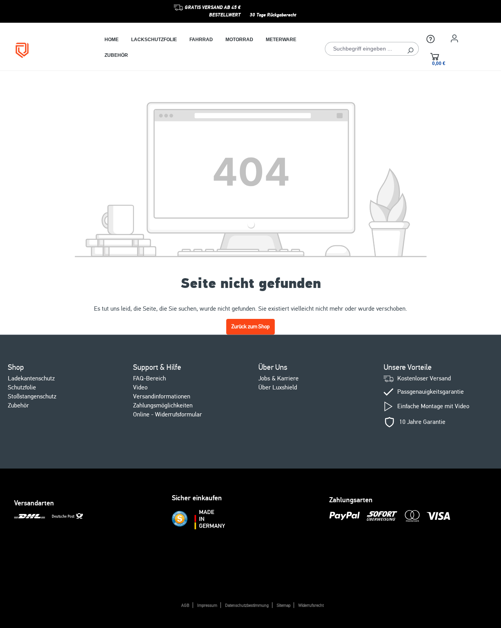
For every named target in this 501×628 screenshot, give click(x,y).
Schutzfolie (22, 387)
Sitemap (283, 605)
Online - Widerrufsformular (167, 414)
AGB (185, 605)
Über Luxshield (277, 387)
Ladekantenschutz (31, 378)
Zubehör (18, 405)
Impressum (207, 605)
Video (140, 387)
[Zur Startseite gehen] (48, 50)
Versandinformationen (161, 396)
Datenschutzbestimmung (247, 605)
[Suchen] (410, 49)
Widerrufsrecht (311, 605)
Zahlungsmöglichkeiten (163, 405)
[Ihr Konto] (454, 38)
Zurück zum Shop (250, 326)
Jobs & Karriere (278, 378)
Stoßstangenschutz (32, 396)
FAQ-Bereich (149, 378)
